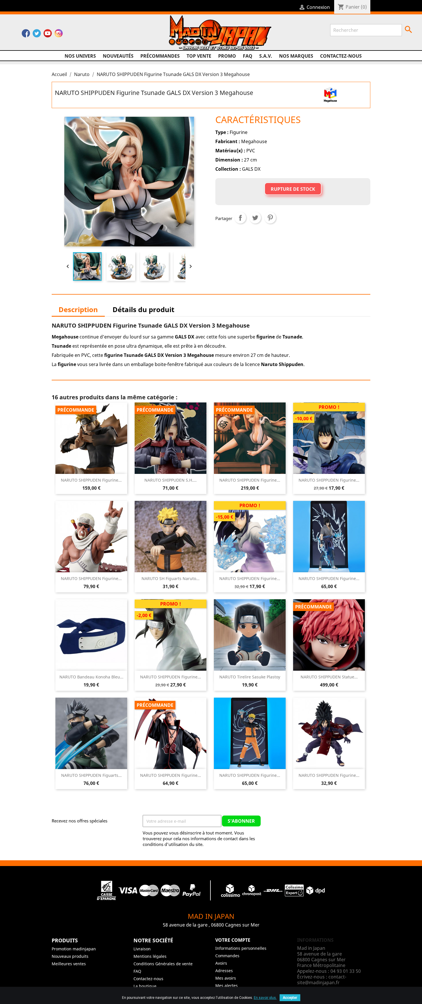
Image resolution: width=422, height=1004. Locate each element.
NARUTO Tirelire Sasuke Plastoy (249, 677)
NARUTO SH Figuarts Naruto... (171, 578)
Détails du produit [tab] (143, 309)
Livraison (142, 949)
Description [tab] (78, 309)
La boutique (144, 986)
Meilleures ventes (69, 963)
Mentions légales (150, 956)
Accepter (290, 998)
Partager (240, 217)
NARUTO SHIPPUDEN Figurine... (91, 480)
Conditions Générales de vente (163, 963)
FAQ (247, 56)
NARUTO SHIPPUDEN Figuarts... (91, 775)
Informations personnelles (240, 948)
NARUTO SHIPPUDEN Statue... (329, 677)
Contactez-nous (341, 56)
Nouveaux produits (70, 956)
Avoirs (221, 963)
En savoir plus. (265, 998)
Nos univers (80, 56)
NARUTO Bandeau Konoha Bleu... (91, 677)
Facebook (26, 34)
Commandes (227, 955)
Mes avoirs (225, 978)
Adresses (224, 970)
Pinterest (270, 217)
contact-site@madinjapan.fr (321, 980)
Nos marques (296, 56)
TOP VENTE (199, 56)
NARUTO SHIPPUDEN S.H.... (170, 480)
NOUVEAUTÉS (118, 56)
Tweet (255, 217)
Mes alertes (226, 985)
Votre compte (232, 940)
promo (227, 56)
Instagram (58, 34)
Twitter (36, 34)
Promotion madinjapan (74, 949)
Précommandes (160, 56)
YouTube (47, 34)
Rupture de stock (293, 189)
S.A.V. (265, 56)
